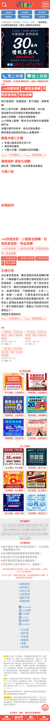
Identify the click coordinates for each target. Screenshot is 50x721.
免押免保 (34, 525)
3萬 (41, 525)
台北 (4, 525)
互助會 (27, 538)
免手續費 (25, 530)
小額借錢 (8, 12)
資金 (14, 525)
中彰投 (25, 636)
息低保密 (21, 525)
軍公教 (24, 534)
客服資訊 (25, 601)
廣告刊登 (25, 597)
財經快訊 (25, 584)
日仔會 (38, 534)
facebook (26, 607)
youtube (26, 624)
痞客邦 (25, 620)
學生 (19, 534)
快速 (5, 530)
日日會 (31, 534)
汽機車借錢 (25, 17)
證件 (39, 530)
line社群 (26, 610)
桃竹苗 (25, 633)
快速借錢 (25, 12)
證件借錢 (41, 12)
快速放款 (12, 530)
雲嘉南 (25, 640)
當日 (19, 530)
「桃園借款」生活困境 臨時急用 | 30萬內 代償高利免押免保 (12, 335)
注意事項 (25, 594)
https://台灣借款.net (12, 155)
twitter (25, 617)
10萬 (45, 525)
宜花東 (25, 647)
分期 (8, 534)
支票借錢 (41, 17)
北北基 (25, 630)
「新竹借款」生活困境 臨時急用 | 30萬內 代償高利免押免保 (35, 335)
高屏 (23, 643)
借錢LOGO (25, 5)
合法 (13, 534)
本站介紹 (25, 591)
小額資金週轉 (26, 248)
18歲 (9, 525)
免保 (3, 534)
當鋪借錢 (8, 17)
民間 (27, 525)
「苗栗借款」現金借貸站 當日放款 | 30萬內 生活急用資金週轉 (12, 352)
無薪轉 (45, 534)
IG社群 (25, 613)
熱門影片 (25, 587)
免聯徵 (33, 530)
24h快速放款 (9, 248)
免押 (44, 530)
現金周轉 (11, 253)
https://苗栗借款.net (35, 155)
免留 (21, 538)
